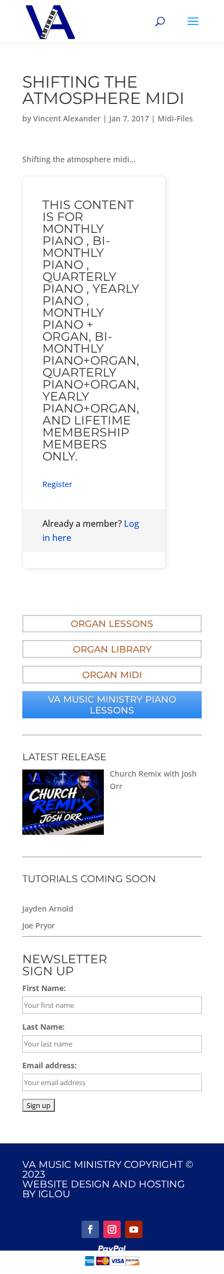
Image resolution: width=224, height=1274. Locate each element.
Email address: (49, 1065)
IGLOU (54, 1194)
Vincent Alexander (67, 118)
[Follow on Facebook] (90, 1229)
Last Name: (43, 1026)
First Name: (44, 988)
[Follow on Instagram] (112, 1229)
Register (57, 484)
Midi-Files (175, 118)
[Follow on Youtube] (133, 1229)
